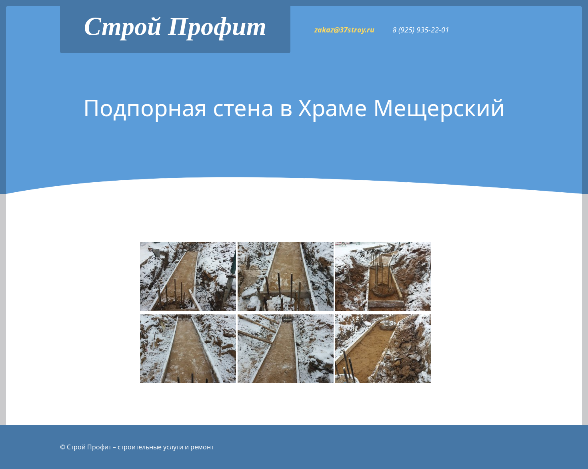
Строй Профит (175, 26)
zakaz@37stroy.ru (344, 29)
